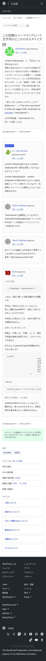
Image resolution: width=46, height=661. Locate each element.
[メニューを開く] (42, 3)
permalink (9, 112)
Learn (4, 584)
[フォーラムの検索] (27, 25)
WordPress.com (10, 605)
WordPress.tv (9, 597)
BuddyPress (8, 617)
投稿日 (17, 453)
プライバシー (8, 576)
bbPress (7, 613)
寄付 (27, 593)
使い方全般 (18, 18)
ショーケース (30, 564)
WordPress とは (9, 564)
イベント (28, 588)
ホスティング (8, 572)
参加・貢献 (29, 584)
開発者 (5, 593)
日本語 (11, 628)
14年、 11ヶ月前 (21, 52)
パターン (28, 576)
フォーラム (6, 11)
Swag (27, 597)
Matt (5, 609)
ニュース (6, 568)
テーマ (27, 568)
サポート (6, 588)
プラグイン (29, 572)
